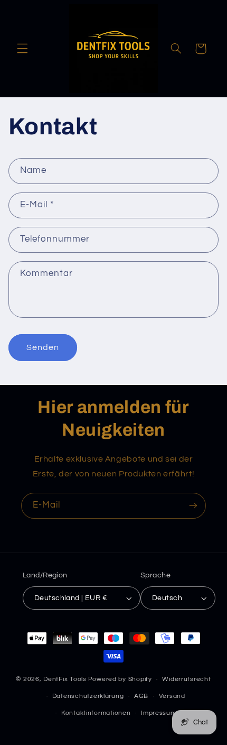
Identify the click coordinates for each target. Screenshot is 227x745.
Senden (42, 347)
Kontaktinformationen (96, 713)
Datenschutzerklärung (88, 696)
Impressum (158, 713)
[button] (22, 48)
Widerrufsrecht (186, 679)
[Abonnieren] (193, 506)
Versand (172, 696)
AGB (141, 696)
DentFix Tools (65, 679)
